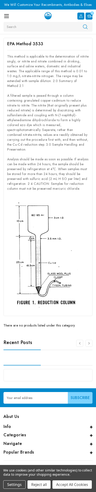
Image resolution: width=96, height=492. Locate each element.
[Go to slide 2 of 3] (79, 343)
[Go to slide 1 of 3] (89, 343)
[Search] (85, 26)
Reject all (39, 484)
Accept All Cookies (72, 484)
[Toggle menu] (6, 16)
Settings (14, 484)
